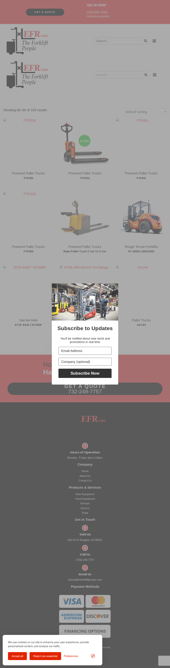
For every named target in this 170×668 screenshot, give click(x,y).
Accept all (17, 656)
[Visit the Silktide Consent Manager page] (93, 656)
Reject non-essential (45, 656)
